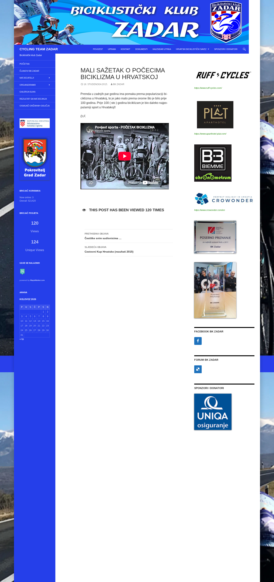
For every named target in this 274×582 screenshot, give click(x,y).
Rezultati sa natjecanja (33, 99)
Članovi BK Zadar (29, 71)
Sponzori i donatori (225, 49)
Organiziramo (28, 85)
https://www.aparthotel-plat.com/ (210, 134)
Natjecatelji (27, 78)
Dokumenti (141, 49)
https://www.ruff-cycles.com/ (208, 88)
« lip (22, 339)
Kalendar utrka (162, 49)
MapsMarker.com (37, 280)
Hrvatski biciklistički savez (191, 49)
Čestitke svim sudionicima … (103, 236)
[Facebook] (198, 341)
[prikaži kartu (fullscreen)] (22, 271)
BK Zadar (118, 84)
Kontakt (125, 49)
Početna (24, 64)
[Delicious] (198, 369)
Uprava (112, 49)
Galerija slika (27, 92)
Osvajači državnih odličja (35, 106)
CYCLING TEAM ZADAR (39, 49)
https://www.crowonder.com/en (209, 210)
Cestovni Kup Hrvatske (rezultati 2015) (109, 249)
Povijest (98, 49)
